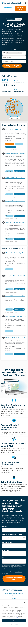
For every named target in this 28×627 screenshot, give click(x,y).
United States (11, 19)
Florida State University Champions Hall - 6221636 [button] (16, 253)
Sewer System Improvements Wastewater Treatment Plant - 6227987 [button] (16, 222)
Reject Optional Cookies (14, 621)
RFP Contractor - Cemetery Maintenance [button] (16, 316)
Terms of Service (18, 572)
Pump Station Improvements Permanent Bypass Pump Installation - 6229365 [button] (16, 201)
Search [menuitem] (14, 596)
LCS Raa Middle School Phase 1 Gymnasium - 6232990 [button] (16, 178)
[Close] (23, 601)
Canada (19, 19)
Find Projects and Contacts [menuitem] (14, 593)
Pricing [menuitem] (14, 598)
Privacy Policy (5, 573)
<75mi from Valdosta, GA (13, 53)
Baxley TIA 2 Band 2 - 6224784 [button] (15, 276)
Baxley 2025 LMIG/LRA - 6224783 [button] (16, 296)
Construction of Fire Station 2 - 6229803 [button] (16, 153)
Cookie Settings (14, 624)
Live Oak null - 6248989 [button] (13, 129)
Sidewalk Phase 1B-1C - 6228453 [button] (15, 337)
